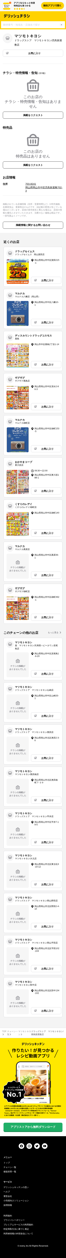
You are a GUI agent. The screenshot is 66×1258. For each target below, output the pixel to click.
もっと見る (53, 632)
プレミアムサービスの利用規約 (18, 1224)
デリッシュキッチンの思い (16, 1187)
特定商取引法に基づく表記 (16, 1229)
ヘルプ (7, 1191)
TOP (4, 1031)
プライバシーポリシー (14, 1220)
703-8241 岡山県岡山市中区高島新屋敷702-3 (43, 187)
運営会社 (8, 1196)
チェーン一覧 (10, 1167)
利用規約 (8, 1215)
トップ (7, 1162)
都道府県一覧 (10, 1171)
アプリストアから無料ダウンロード (33, 1126)
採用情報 (8, 1205)
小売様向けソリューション (16, 1200)
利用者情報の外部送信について (18, 1233)
